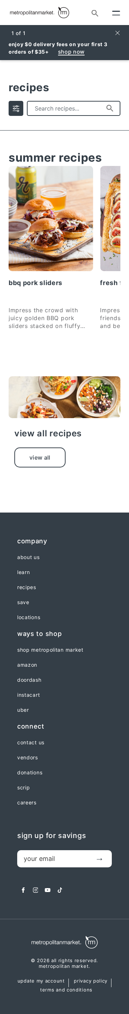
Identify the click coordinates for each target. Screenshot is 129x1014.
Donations (29, 772)
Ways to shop (39, 633)
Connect (30, 726)
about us (28, 557)
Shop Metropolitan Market (50, 650)
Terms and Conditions (66, 990)
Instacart (28, 695)
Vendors (27, 757)
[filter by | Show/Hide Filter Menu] (16, 108)
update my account (41, 981)
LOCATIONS (28, 617)
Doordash (29, 680)
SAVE (23, 602)
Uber (23, 710)
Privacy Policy (91, 981)
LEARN (23, 572)
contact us (30, 742)
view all (40, 457)
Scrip (23, 787)
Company (32, 541)
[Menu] (116, 12)
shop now (71, 51)
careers (27, 802)
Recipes (26, 587)
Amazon (27, 665)
